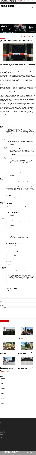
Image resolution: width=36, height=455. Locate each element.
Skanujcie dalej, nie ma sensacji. (14, 172)
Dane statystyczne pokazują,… (12, 179)
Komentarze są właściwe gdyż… (12, 251)
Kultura (2, 383)
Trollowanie (8, 261)
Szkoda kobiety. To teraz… (11, 127)
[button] (1, 307)
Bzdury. (9, 139)
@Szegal (9, 269)
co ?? (11, 158)
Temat (1, 301)
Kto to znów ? (8, 195)
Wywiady (2, 390)
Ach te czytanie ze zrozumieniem (14, 212)
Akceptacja (30, 452)
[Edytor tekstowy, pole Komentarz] (18, 314)
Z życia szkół (3, 388)
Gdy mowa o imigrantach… (15, 148)
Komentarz (2, 305)
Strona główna (3, 33)
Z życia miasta (12, 33)
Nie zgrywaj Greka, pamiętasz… (14, 220)
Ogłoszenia (2, 437)
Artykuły (2, 398)
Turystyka (2, 393)
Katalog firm (2, 439)
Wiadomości (7, 33)
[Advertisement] (18, 17)
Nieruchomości (3, 400)
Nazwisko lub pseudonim (4, 297)
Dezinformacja (9, 203)
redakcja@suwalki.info (13, 449)
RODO (3, 450)
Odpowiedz (10, 135)
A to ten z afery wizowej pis (11, 288)
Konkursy (1, 438)
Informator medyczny (3, 440)
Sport (2, 381)
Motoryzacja (3, 395)
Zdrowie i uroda (3, 403)
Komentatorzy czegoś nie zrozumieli (13, 243)
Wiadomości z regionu (4, 386)
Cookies (6, 450)
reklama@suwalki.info (20, 449)
